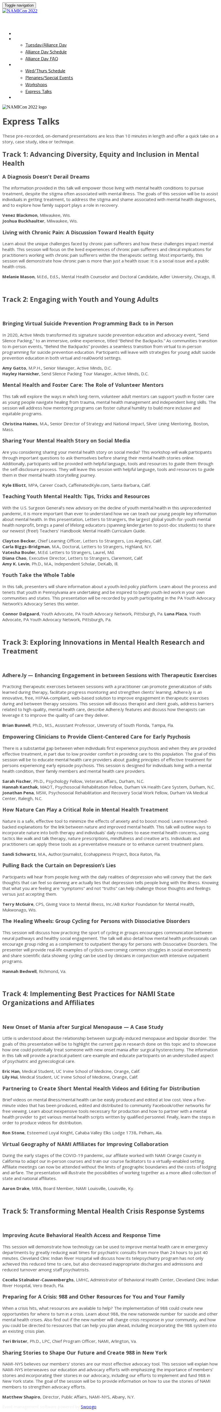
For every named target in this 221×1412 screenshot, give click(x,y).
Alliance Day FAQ (41, 58)
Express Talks (38, 91)
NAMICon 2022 (34, 20)
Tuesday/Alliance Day (41, 38)
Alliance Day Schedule (46, 51)
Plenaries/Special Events (49, 77)
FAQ (18, 97)
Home (20, 33)
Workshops (36, 84)
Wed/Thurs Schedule (40, 64)
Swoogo (88, 1406)
